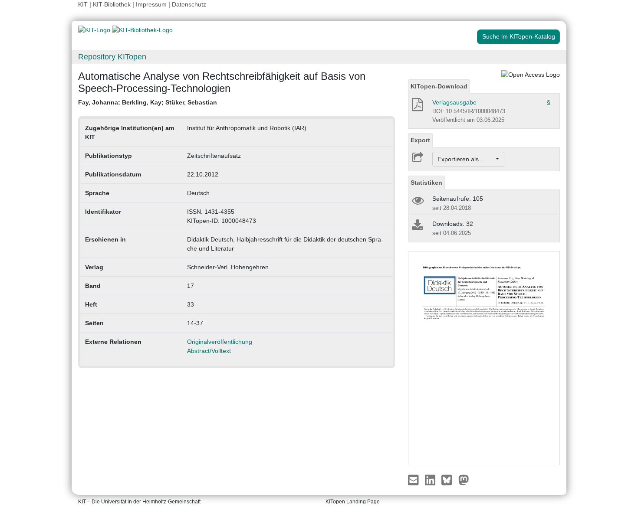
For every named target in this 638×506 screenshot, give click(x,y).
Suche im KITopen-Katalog (518, 36)
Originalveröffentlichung (219, 341)
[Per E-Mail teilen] (414, 479)
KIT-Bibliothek (112, 4)
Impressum (151, 4)
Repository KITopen (112, 56)
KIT (83, 4)
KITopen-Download (439, 86)
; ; (147, 102)
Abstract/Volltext (209, 350)
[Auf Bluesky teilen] (449, 479)
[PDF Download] (417, 107)
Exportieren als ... (465, 159)
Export (420, 140)
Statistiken (426, 182)
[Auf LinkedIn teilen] (431, 479)
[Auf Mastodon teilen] (463, 479)
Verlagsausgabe (454, 102)
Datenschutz (189, 4)
